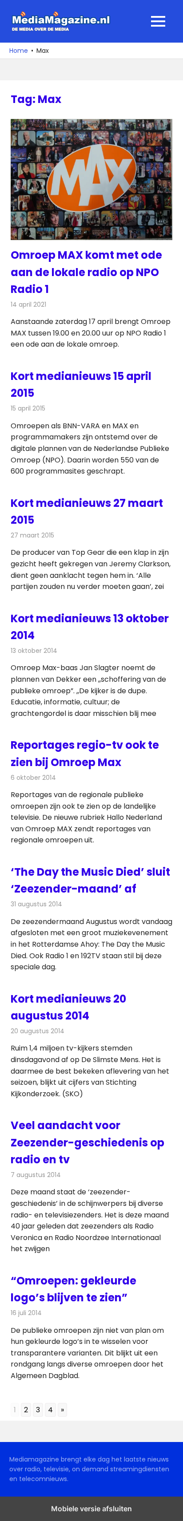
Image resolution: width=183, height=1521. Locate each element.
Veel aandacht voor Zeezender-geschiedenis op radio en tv (87, 1142)
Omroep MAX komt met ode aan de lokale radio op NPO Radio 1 (86, 272)
